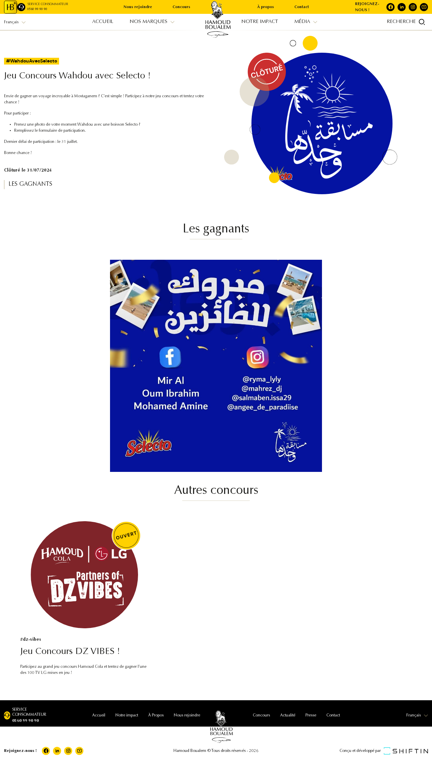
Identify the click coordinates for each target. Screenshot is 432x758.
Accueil (98, 715)
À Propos (156, 715)
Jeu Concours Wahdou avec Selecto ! (77, 76)
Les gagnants (30, 184)
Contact (301, 7)
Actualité (287, 715)
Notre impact (126, 715)
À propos (265, 7)
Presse (310, 715)
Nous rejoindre (138, 7)
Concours (181, 7)
